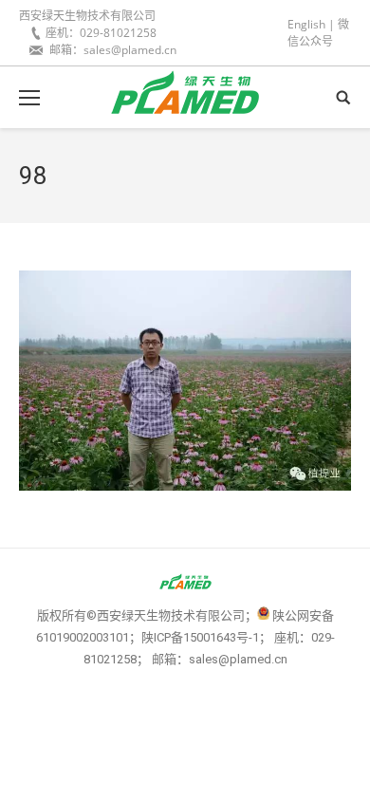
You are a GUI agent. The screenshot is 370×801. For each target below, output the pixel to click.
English (306, 24)
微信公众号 (318, 32)
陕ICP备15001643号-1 (200, 637)
